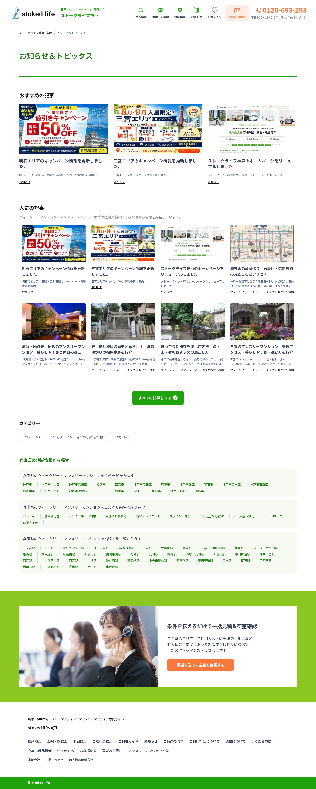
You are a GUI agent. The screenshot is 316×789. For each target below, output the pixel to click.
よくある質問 (261, 741)
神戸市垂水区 (232, 484)
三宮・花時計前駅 (213, 548)
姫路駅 (27, 554)
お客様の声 (88, 750)
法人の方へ (65, 750)
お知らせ (24, 182)
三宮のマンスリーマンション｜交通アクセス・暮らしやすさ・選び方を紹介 (261, 349)
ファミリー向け (180, 516)
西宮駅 (27, 560)
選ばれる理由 (112, 750)
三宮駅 (147, 548)
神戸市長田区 (142, 484)
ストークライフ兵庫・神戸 (36, 33)
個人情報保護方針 (81, 760)
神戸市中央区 (50, 484)
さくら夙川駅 (50, 560)
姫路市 (100, 484)
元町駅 (153, 554)
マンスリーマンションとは (148, 750)
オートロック (273, 516)
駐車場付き (51, 516)
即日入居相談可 (243, 516)
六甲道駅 (47, 554)
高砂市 (199, 491)
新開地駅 (133, 560)
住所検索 (34, 741)
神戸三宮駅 (100, 548)
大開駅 (239, 548)
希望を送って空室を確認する (201, 665)
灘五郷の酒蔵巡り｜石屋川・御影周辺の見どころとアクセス (261, 271)
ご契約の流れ (173, 741)
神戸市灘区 (187, 484)
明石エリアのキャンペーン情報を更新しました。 (60, 163)
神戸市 (27, 484)
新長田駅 (69, 554)
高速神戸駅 (125, 548)
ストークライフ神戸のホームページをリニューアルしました (251, 163)
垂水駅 (227, 560)
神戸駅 (48, 548)
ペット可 (29, 516)
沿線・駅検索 (57, 741)
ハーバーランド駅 (265, 548)
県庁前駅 (183, 560)
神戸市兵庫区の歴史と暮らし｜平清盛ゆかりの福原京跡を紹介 (122, 349)
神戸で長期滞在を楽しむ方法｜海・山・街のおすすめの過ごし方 (190, 349)
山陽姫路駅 (113, 554)
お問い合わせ (54, 760)
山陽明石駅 (51, 567)
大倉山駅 (167, 548)
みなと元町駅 (195, 554)
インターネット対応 (82, 516)
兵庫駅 (187, 548)
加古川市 (29, 491)
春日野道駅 (242, 554)
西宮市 (119, 484)
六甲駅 (73, 567)
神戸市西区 (51, 491)
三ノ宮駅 (29, 548)
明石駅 (245, 560)
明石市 (208, 484)
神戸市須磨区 (78, 491)
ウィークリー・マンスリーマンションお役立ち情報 (262, 292)
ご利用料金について (204, 741)
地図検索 (80, 741)
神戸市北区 (178, 491)
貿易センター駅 (73, 548)
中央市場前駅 (158, 560)
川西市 (156, 491)
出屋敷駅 (112, 567)
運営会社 (34, 760)
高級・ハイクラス (148, 516)
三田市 (100, 491)
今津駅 (91, 567)
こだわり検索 (102, 741)
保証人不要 (30, 522)
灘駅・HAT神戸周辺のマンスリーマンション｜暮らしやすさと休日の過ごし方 (53, 349)
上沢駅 (91, 560)
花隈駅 (134, 554)
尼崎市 (165, 484)
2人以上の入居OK (212, 516)
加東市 (119, 491)
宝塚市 (138, 491)
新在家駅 (112, 560)
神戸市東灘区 (259, 484)
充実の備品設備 (40, 750)
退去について (235, 741)
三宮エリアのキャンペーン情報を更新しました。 (155, 163)
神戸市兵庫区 (78, 484)
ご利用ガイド (128, 741)
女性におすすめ (116, 516)
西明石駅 (266, 560)
